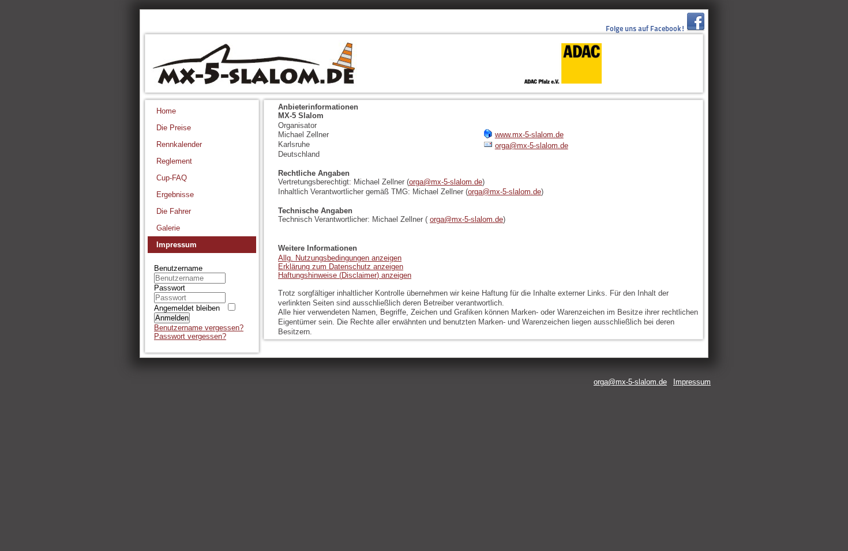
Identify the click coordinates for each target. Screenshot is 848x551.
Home (166, 111)
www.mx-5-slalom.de (529, 134)
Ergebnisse (175, 194)
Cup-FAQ (171, 177)
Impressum (176, 244)
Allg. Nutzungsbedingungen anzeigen (340, 258)
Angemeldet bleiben (187, 308)
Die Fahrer (173, 211)
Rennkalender (179, 144)
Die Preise (173, 127)
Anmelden (172, 318)
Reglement (174, 161)
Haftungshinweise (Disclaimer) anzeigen (344, 275)
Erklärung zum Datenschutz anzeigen (340, 266)
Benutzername (178, 268)
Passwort (169, 288)
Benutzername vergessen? (198, 327)
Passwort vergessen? (190, 336)
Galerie (168, 228)
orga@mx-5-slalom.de (531, 145)
